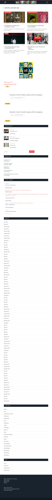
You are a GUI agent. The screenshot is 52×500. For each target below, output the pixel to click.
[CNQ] (26, 2)
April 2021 (6, 258)
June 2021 (5, 254)
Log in (5, 463)
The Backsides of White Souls (12, 25)
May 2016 (5, 357)
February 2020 (6, 274)
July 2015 (5, 371)
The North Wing (7, 448)
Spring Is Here (13, 145)
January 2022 (6, 249)
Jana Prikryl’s (14, 138)
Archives (5, 409)
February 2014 (6, 401)
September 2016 (7, 348)
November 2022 (7, 233)
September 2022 (7, 238)
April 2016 (6, 359)
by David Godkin (8, 187)
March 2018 (6, 306)
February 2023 (6, 226)
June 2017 (5, 327)
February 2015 (6, 382)
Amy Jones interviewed (9, 197)
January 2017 (6, 339)
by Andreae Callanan (14, 140)
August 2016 (6, 350)
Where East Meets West (8, 170)
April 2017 (6, 332)
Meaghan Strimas (8, 191)
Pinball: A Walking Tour (10, 204)
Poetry (5, 432)
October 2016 (6, 345)
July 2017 (5, 325)
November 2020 (7, 265)
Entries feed (6, 465)
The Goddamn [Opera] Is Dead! (12, 46)
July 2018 (5, 297)
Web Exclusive (8, 12)
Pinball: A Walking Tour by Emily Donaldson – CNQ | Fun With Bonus (18, 203)
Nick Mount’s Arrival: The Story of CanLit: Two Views (36, 48)
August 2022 (6, 240)
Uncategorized (6, 450)
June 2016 (5, 355)
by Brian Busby (32, 26)
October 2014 (6, 391)
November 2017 (7, 316)
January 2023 (6, 228)
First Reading (6, 427)
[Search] (47, 2)
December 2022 (7, 231)
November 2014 (7, 389)
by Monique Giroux (9, 48)
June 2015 (5, 373)
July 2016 (5, 352)
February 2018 (6, 309)
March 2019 (6, 284)
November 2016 (7, 343)
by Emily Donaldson (9, 207)
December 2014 (7, 387)
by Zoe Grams (12, 133)
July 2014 (5, 396)
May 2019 (5, 279)
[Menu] (5, 2)
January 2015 (6, 384)
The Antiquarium (7, 443)
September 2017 (7, 320)
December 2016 (7, 341)
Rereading (6, 436)
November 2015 (7, 368)
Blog (5, 411)
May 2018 (5, 302)
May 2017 (5, 329)
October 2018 (6, 290)
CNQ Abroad (6, 416)
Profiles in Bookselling (8, 434)
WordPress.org (6, 470)
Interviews (6, 429)
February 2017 (6, 336)
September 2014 (7, 394)
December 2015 (7, 366)
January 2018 (6, 311)
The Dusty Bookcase (32, 12)
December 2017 (7, 313)
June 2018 (5, 300)
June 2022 (5, 245)
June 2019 (5, 277)
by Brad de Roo (8, 200)
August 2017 (6, 323)
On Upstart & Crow (13, 131)
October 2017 (6, 318)
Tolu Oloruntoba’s (11, 174)
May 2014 (5, 398)
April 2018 (6, 304)
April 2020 (6, 270)
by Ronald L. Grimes (10, 26)
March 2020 (6, 272)
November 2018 (7, 288)
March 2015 (6, 380)
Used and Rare (6, 452)
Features (5, 425)
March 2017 (6, 334)
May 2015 (5, 375)
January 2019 (6, 286)
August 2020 (6, 267)
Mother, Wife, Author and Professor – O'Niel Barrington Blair (18, 190)
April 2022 (6, 247)
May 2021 (5, 256)
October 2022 (6, 235)
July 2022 (5, 242)
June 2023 (5, 222)
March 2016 (6, 361)
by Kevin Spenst (7, 175)
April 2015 (6, 378)
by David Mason (13, 147)
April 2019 (6, 281)
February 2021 (6, 261)
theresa (6, 183)
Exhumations (6, 423)
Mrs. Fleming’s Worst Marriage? (36, 25)
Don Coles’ (10, 185)
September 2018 (7, 293)
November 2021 (7, 251)
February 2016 (6, 364)
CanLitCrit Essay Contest (8, 413)
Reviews (30, 33)
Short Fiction (6, 441)
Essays (6, 33)
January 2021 (6, 263)
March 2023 (6, 224)
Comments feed (7, 468)
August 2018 (6, 295)
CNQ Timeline (6, 418)
